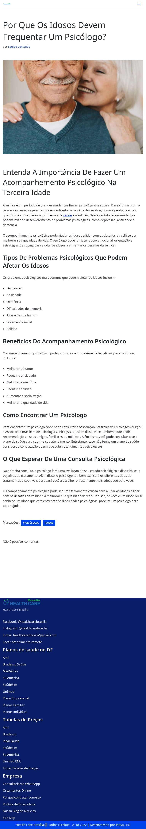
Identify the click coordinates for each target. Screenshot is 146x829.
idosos (49, 522)
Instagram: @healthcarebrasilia (25, 628)
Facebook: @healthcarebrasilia (25, 622)
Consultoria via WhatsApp (21, 784)
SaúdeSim (10, 685)
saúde (67, 215)
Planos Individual (15, 712)
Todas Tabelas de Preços (20, 768)
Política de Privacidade (19, 804)
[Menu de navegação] (139, 4)
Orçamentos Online (17, 790)
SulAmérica (11, 678)
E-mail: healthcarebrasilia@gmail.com (29, 635)
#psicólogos (31, 522)
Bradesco (9, 734)
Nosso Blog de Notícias (19, 811)
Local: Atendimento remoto (22, 642)
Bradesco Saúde (14, 664)
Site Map (9, 818)
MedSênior (10, 671)
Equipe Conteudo (19, 46)
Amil (6, 658)
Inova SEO (123, 825)
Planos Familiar (14, 705)
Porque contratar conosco (22, 797)
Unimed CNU (12, 761)
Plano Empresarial (16, 698)
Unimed (8, 691)
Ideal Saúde (11, 741)
